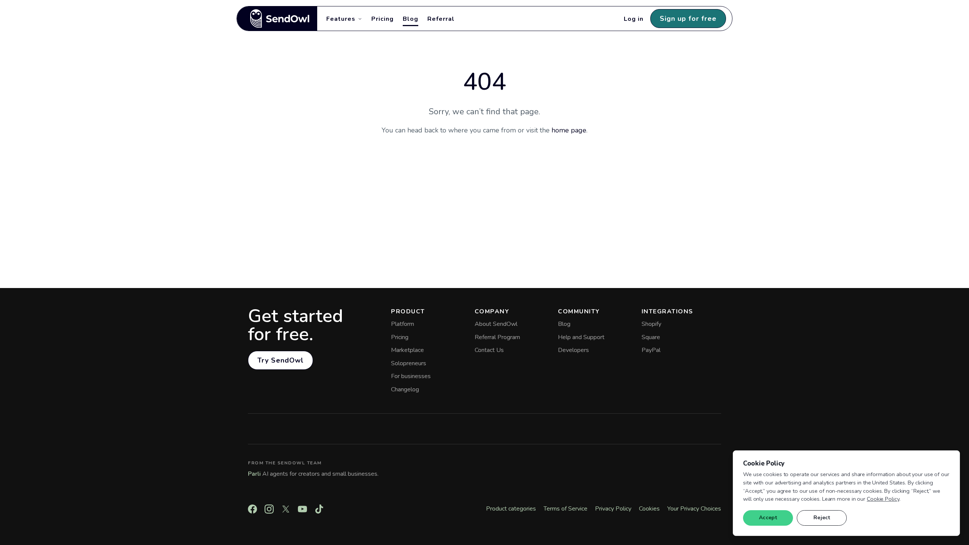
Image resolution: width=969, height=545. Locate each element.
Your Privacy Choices (694, 509)
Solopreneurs (408, 363)
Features (340, 19)
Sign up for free (688, 18)
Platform (402, 324)
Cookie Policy (883, 499)
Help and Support (581, 337)
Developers (573, 350)
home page (568, 130)
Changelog (405, 389)
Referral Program (497, 337)
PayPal (651, 350)
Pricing (382, 19)
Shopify (651, 324)
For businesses (411, 376)
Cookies (649, 509)
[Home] (277, 18)
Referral (441, 19)
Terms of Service (565, 509)
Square (651, 337)
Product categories (511, 509)
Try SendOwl (280, 360)
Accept (768, 517)
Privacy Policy (613, 509)
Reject (821, 517)
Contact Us (489, 350)
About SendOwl (496, 324)
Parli (254, 474)
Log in (633, 19)
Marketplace (407, 350)
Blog (410, 19)
